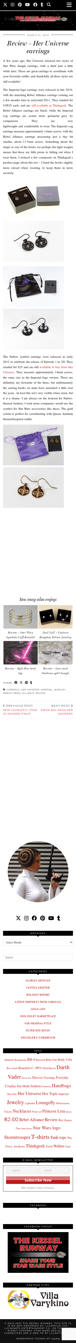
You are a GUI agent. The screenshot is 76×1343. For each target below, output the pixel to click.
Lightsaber (30, 1103)
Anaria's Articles (38, 980)
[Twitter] (5, 5)
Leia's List (38, 1009)
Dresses (38, 1077)
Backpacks (20, 1060)
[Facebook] (35, 5)
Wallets (59, 1145)
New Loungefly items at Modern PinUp (20, 709)
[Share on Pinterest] (26, 683)
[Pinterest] (20, 5)
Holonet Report (38, 994)
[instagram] (26, 918)
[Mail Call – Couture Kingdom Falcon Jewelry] (55, 617)
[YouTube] (27, 5)
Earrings (13, 689)
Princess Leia (53, 1111)
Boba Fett (51, 1060)
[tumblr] (42, 5)
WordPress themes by (38, 1338)
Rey (61, 1120)
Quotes (69, 1111)
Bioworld (40, 1059)
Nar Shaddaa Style (38, 1023)
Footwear (46, 1086)
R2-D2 (11, 1119)
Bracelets (24, 1067)
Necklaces (22, 1111)
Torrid (49, 1146)
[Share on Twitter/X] (21, 683)
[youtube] (51, 918)
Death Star (26, 1077)
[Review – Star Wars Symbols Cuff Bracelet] (20, 617)
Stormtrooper (17, 1137)
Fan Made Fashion (29, 1086)
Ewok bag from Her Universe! (57, 709)
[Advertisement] (38, 550)
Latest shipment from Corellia (38, 1001)
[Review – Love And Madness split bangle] (55, 652)
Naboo (7, 693)
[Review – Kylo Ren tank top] (20, 652)
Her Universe (30, 689)
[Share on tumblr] (31, 683)
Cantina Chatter (38, 987)
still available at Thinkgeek (48, 105)
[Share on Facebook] (16, 683)
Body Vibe (65, 1059)
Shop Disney (26, 1128)
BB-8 (31, 1059)
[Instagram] (13, 5)
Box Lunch (12, 1068)
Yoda (68, 1146)
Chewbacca (49, 1068)
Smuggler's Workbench (38, 1037)
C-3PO (36, 1067)
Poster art (37, 1111)
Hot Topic (50, 1093)
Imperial (46, 689)
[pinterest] (42, 918)
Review (40, 693)
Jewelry (59, 689)
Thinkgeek (35, 1146)
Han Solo (12, 1094)
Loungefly (45, 1102)
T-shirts (40, 1136)
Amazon (9, 1060)
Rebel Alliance (23, 693)
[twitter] (18, 918)
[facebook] (34, 918)
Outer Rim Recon (38, 1030)
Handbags (61, 1085)
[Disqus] (38, 777)
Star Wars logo (46, 1127)
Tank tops (58, 1137)
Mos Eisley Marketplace (38, 1016)
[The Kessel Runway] (38, 13)
